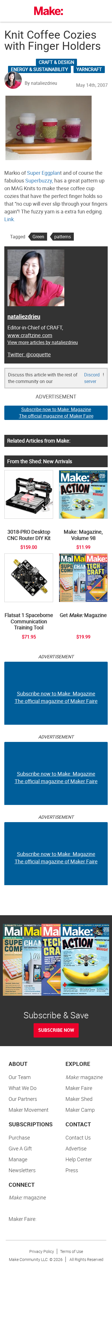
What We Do (22, 1088)
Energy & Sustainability (39, 69)
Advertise (75, 1148)
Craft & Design (56, 62)
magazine (84, 1077)
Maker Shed (78, 1098)
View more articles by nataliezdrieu (42, 342)
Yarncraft (89, 69)
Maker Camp (80, 1109)
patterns (62, 236)
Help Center (78, 1159)
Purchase (19, 1137)
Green (38, 236)
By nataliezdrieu (41, 83)
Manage (18, 1159)
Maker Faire (78, 1088)
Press (71, 1170)
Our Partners (23, 1098)
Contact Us (78, 1137)
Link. (9, 219)
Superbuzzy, (39, 180)
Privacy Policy (41, 1251)
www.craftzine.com (29, 335)
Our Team (20, 1077)
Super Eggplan (43, 172)
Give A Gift (20, 1148)
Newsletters (22, 1170)
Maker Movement (29, 1109)
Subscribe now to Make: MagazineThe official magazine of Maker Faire (56, 412)
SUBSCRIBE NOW (56, 1030)
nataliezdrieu (23, 316)
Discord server (92, 378)
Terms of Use (71, 1251)
